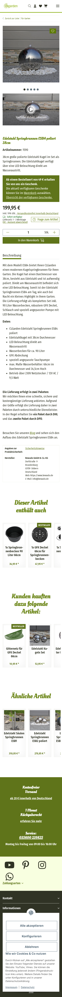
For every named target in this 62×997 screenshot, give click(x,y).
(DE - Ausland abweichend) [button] (15, 222)
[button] (29, 6)
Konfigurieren (31, 936)
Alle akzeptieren (31, 925)
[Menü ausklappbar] (57, 6)
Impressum (11, 987)
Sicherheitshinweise (34, 448)
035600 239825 (31, 837)
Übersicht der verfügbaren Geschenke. (29, 197)
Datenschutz (28, 987)
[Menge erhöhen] (54, 232)
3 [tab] (31, 89)
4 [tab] (34, 89)
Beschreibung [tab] (12, 255)
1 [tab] (24, 89)
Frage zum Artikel (48, 219)
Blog (32, 433)
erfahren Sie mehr (31, 821)
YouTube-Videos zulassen (31, 117)
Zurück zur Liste (12, 18)
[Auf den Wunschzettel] (53, 30)
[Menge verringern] (8, 232)
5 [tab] (38, 89)
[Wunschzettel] (40, 6)
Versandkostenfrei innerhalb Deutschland (37, 213)
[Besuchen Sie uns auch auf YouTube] (9, 865)
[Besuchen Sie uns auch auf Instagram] (42, 865)
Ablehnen (32, 947)
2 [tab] (28, 89)
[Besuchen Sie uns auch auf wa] (9, 876)
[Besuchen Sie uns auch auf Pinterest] (26, 865)
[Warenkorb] (45, 6)
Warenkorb (30, 193)
